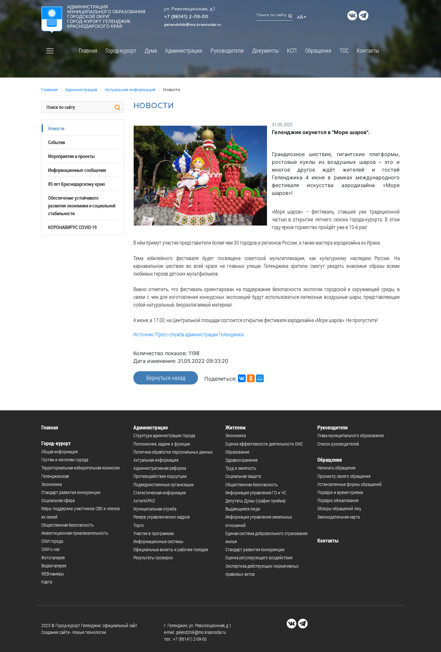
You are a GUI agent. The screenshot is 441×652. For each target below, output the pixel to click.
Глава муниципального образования (350, 435)
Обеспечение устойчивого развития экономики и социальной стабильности (81, 205)
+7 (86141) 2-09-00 (186, 17)
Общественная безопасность (67, 525)
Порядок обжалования (337, 500)
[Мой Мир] (260, 378)
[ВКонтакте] (242, 378)
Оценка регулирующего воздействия (258, 557)
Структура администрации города (164, 435)
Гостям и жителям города (64, 460)
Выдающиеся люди (242, 509)
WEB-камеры (52, 574)
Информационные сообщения (77, 170)
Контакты (368, 50)
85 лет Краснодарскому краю (76, 184)
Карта (46, 582)
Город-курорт (121, 50)
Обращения (318, 50)
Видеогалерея (53, 566)
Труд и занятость (240, 468)
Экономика (51, 484)
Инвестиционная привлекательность (74, 533)
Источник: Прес (149, 334)
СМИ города (52, 541)
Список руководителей (338, 444)
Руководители (227, 50)
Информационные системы (158, 541)
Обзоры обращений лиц (339, 508)
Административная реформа (159, 468)
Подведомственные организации (163, 484)
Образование (237, 452)
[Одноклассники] (251, 378)
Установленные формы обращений (349, 484)
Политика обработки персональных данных (173, 452)
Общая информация (59, 451)
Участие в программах (153, 533)
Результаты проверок (153, 557)
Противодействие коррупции (160, 476)
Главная (88, 50)
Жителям (235, 427)
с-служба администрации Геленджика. (205, 334)
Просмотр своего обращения (343, 476)
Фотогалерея (53, 557)
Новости (56, 128)
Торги (138, 525)
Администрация (183, 50)
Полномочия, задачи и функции (161, 444)
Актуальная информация (155, 460)
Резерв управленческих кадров (161, 517)
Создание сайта (55, 632)
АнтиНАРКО (144, 501)
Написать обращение (336, 468)
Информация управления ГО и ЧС (255, 492)
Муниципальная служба (154, 509)
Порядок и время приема (340, 492)
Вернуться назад (165, 378)
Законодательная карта (338, 517)
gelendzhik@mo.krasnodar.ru (192, 25)
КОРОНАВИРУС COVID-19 (72, 227)
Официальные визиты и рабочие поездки (170, 549)
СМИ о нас (50, 549)
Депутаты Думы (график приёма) (255, 501)
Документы (265, 50)
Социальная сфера (58, 500)
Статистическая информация (159, 492)
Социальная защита (243, 476)
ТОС (344, 50)
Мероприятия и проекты (71, 156)
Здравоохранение (241, 460)
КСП (292, 50)
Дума (151, 50)
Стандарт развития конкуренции (70, 492)
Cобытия (56, 142)
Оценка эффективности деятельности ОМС (264, 444)
